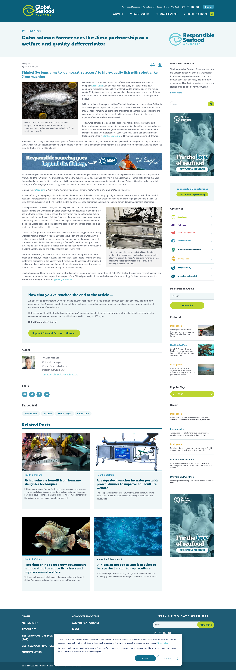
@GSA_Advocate (63, 279)
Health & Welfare (178, 345)
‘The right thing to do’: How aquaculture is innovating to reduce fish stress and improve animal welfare (55, 568)
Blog (166, 7)
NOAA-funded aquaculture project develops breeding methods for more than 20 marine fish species (191, 465)
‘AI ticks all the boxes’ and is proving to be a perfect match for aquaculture (126, 566)
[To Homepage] (38, 10)
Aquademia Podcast (152, 7)
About (118, 14)
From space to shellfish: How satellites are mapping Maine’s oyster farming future (182, 333)
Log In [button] (208, 6)
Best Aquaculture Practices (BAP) (41, 637)
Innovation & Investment (182, 459)
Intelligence (176, 326)
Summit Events (32, 652)
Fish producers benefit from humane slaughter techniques (52, 482)
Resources (29, 629)
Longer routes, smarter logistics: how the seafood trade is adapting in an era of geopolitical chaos (182, 371)
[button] (152, 65)
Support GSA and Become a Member (54, 333)
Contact (175, 7)
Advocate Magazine (131, 7)
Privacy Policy (162, 643)
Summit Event (167, 14)
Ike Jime (47, 413)
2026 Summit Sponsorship (192, 194)
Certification (195, 14)
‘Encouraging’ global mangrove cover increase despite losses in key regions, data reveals (190, 434)
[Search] (211, 104)
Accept (145, 658)
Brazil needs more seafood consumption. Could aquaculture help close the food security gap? (191, 449)
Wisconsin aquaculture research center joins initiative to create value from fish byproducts (190, 419)
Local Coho (83, 413)
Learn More (176, 92)
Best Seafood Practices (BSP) (41, 645)
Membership (139, 14)
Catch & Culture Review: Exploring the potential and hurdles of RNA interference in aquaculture (182, 352)
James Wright (64, 413)
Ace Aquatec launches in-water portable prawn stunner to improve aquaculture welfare (127, 484)
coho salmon (31, 413)
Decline (167, 658)
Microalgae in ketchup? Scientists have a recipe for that (192, 482)
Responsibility (177, 429)
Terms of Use (76, 666)
